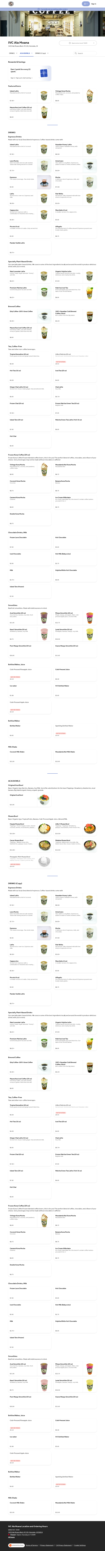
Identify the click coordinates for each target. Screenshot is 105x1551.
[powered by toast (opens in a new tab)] (16, 1545)
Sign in (93, 4)
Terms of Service (32, 1545)
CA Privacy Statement (64, 1545)
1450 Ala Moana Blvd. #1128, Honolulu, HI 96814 (25, 1532)
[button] (13, 53)
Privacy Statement (47, 1545)
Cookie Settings (80, 1545)
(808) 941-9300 (13, 1530)
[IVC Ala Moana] (11, 3)
